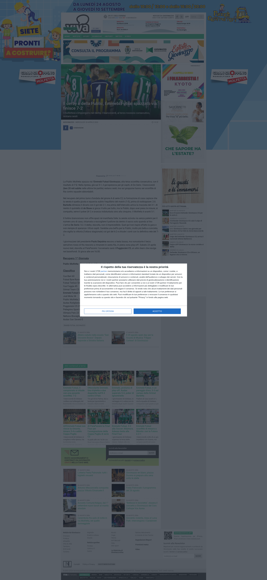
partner (104, 271)
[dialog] (133, 290)
